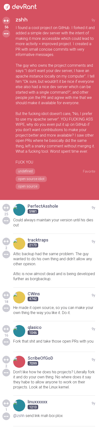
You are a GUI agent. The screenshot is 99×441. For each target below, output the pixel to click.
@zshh (19, 415)
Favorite (89, 171)
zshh (22, 20)
